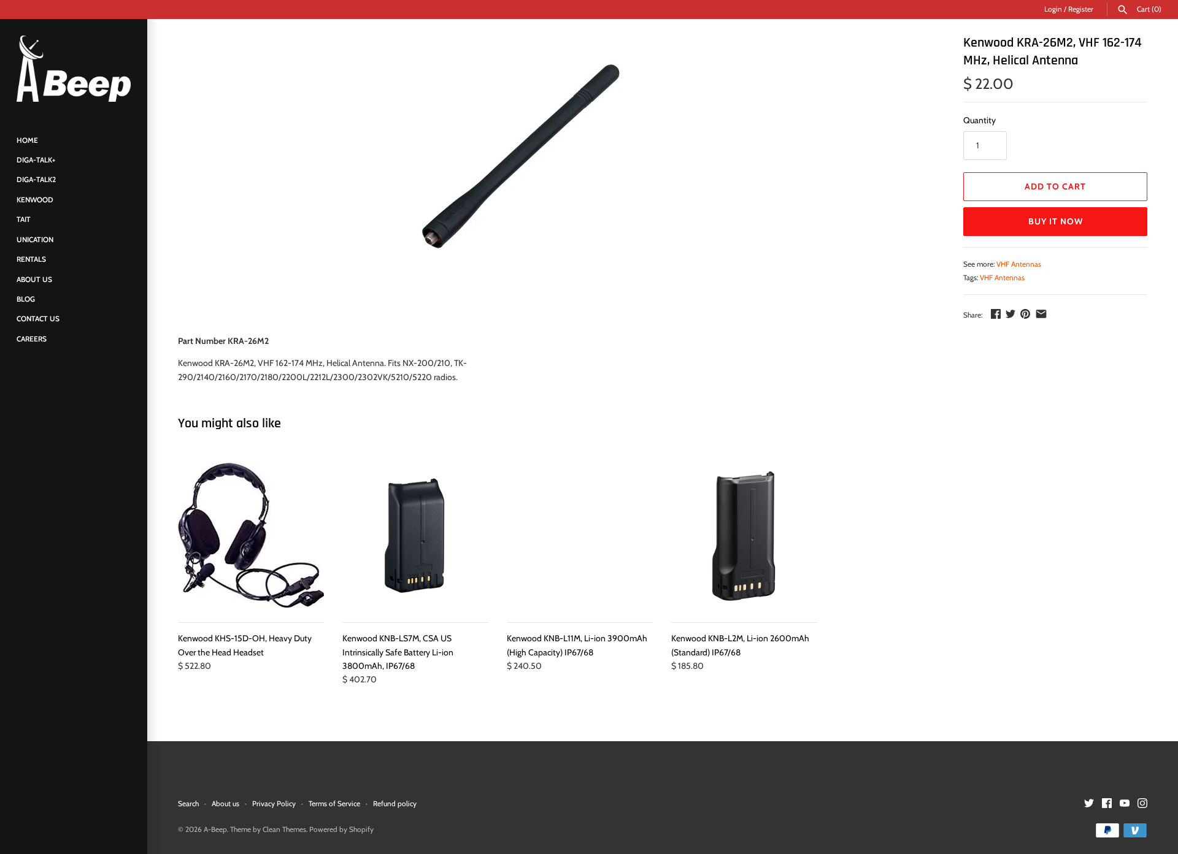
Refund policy (395, 803)
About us (225, 803)
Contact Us (38, 319)
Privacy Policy (274, 803)
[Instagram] (1142, 804)
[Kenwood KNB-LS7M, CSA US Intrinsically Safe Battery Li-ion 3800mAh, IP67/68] (415, 536)
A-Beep (215, 829)
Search (188, 803)
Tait (24, 220)
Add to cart (1055, 186)
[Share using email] (1041, 313)
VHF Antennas (1018, 264)
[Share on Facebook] (996, 313)
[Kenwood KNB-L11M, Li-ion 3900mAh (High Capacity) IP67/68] (580, 536)
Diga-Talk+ (36, 160)
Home (27, 140)
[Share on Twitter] (1010, 313)
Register (1080, 9)
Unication (35, 239)
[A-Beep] (73, 69)
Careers (32, 339)
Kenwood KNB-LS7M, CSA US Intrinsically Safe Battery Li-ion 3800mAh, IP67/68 (397, 652)
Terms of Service (334, 803)
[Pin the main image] (1025, 313)
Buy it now (1055, 221)
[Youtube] (1125, 804)
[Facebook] (1107, 804)
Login (1053, 9)
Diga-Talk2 (36, 180)
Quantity (979, 120)
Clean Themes (284, 829)
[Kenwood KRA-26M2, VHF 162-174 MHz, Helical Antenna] (521, 156)
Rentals (31, 260)
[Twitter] (1089, 804)
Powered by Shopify (341, 829)
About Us (34, 279)
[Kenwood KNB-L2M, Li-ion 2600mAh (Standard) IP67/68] (744, 536)
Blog (26, 299)
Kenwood (35, 200)
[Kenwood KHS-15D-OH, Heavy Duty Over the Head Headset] (251, 536)
